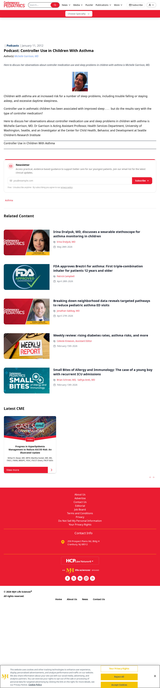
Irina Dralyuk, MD (66, 241)
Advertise (80, 498)
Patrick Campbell (66, 276)
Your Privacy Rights (80, 524)
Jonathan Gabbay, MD (68, 310)
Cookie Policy (35, 684)
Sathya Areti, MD (86, 379)
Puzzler (89, 4)
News (85, 599)
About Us (80, 494)
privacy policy (66, 187)
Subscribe (140, 180)
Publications (102, 4)
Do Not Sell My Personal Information (80, 520)
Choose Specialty (76, 13)
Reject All (119, 676)
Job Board (80, 509)
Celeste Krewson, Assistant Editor (74, 340)
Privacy (80, 517)
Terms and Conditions (80, 513)
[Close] (155, 676)
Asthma (9, 200)
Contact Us (80, 502)
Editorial (80, 505)
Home (58, 599)
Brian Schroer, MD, (66, 379)
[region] (80, 676)
